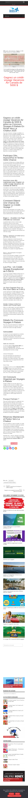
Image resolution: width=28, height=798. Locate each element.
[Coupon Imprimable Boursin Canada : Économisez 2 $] (5, 757)
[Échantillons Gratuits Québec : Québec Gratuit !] (14, 11)
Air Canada (11, 480)
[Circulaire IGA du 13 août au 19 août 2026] (5, 719)
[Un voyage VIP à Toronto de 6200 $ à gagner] (14, 637)
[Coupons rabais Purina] (5, 762)
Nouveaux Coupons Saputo (14, 764)
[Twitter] (13, 448)
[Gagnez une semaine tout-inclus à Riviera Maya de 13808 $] (14, 589)
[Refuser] (26, 793)
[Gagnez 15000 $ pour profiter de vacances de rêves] (14, 605)
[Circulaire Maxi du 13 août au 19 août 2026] (5, 724)
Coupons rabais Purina (13, 759)
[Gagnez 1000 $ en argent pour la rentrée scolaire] (14, 541)
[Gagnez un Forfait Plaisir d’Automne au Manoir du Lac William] (14, 573)
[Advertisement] (14, 34)
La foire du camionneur (9, 737)
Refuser (17, 793)
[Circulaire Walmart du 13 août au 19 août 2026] (5, 713)
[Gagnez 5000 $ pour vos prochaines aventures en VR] (14, 525)
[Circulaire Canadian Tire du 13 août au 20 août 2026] (5, 703)
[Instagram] (10, 448)
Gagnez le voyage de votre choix (11, 624)
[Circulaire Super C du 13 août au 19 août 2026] (5, 708)
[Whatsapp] (4, 448)
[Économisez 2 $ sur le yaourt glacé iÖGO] (5, 747)
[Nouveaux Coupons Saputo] (5, 768)
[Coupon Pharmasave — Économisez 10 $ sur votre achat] (5, 752)
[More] (16, 448)
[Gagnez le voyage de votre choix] (14, 622)
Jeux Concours (12, 50)
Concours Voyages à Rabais (10, 482)
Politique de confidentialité (14, 795)
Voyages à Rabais (7, 140)
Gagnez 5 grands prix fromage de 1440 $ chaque (13, 486)
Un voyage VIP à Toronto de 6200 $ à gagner (13, 639)
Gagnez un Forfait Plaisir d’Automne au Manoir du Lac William (12, 575)
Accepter (11, 793)
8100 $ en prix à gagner (8, 559)
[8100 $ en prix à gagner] (14, 557)
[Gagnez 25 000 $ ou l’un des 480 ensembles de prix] (14, 508)
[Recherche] (24, 2)
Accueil (6, 50)
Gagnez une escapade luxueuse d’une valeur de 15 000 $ (13, 490)
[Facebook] (7, 448)
